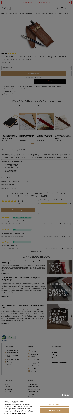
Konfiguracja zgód (54, 404)
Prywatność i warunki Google (18, 413)
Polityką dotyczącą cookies (20, 406)
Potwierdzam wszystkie (54, 410)
